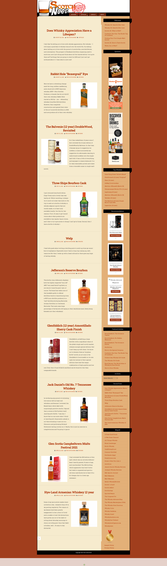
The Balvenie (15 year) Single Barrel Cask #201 (114, 201)
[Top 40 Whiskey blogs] (109, 543)
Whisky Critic (109, 508)
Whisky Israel (109, 514)
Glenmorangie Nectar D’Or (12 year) (116, 189)
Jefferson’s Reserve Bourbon (69, 270)
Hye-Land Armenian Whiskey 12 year (69, 492)
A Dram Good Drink (111, 434)
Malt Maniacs (109, 479)
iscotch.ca (108, 464)
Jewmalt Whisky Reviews (113, 470)
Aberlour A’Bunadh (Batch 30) (114, 186)
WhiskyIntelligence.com (113, 523)
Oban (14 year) (109, 180)
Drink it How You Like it (113, 461)
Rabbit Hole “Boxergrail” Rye (69, 74)
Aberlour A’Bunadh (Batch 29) (114, 195)
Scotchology (109, 490)
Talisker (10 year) (110, 198)
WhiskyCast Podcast (111, 520)
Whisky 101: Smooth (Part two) (115, 25)
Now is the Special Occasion (114, 350)
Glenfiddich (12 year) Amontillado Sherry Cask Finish (69, 327)
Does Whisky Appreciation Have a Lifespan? (69, 32)
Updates (80, 241)
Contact (93, 14)
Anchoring (108, 347)
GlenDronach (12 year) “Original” (115, 177)
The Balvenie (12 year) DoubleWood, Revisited (69, 128)
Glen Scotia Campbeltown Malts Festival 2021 (69, 445)
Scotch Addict (109, 487)
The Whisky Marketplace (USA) (115, 502)
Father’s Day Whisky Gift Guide (115, 357)
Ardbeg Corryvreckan (112, 183)
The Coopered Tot (110, 496)
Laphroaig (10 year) (111, 192)
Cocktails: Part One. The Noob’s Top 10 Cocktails (116, 34)
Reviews (73, 14)
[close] (84, 559)
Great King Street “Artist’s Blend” (115, 174)
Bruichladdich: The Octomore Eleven (114, 343)
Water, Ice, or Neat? (111, 46)
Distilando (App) (110, 455)
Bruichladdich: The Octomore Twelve (114, 334)
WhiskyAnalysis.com (112, 517)
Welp (69, 238)
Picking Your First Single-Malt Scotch (115, 39)
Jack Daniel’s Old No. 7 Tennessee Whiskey (69, 386)
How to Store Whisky (112, 368)
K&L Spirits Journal (111, 473)
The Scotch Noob (71, 37)
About (102, 14)
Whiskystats (109, 526)
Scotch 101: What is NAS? (113, 31)
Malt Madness (109, 476)
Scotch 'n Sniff (109, 484)
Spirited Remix (109, 493)
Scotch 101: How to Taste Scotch (115, 43)
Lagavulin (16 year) (111, 205)
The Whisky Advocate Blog (113, 499)
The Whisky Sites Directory (114, 505)
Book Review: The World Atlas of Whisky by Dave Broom (115, 364)
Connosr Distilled (110, 452)
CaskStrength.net (110, 449)
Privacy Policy (109, 548)
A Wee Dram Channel (112, 437)
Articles (83, 14)
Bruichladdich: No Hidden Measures (113, 339)
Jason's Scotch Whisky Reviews (115, 467)
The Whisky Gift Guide (112, 360)
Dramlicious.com (110, 458)
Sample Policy (109, 545)
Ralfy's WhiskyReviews (112, 482)
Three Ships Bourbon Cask (69, 183)
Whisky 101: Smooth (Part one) (115, 28)
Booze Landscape (110, 443)
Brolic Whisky (109, 446)
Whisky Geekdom (110, 511)
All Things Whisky (111, 440)
